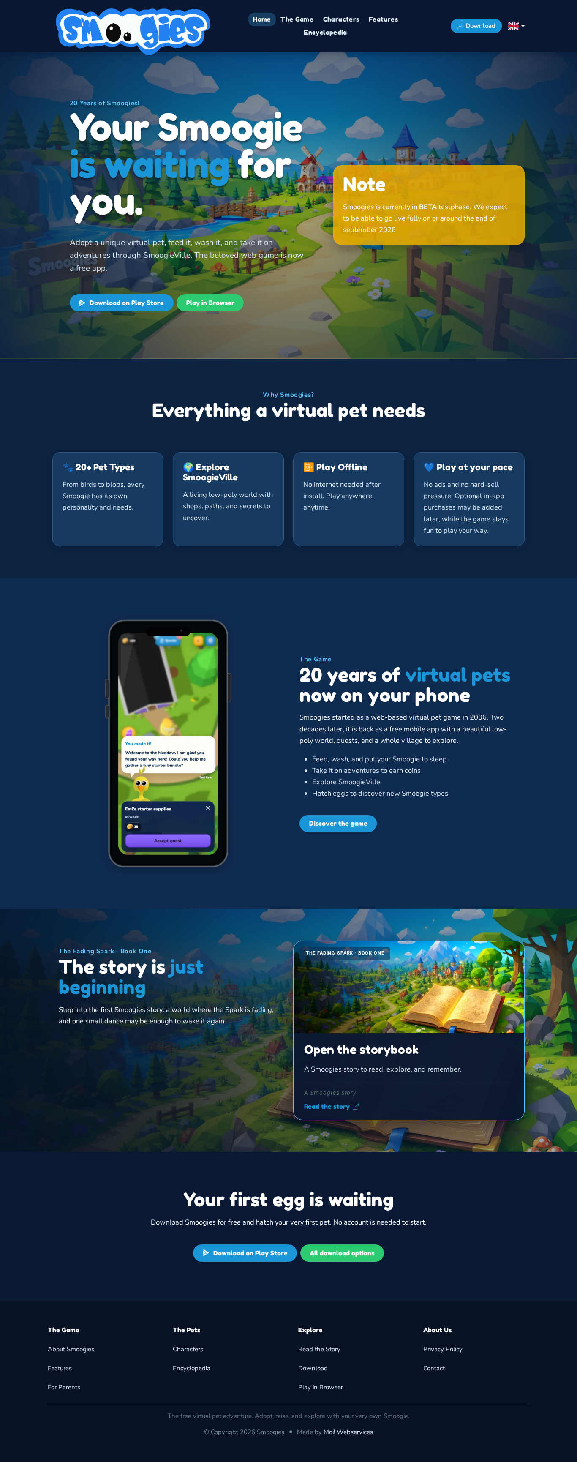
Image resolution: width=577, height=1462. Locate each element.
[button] (516, 26)
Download (313, 1368)
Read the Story (319, 1349)
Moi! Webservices (348, 1432)
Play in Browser (210, 303)
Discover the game (338, 823)
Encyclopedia (191, 1368)
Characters (188, 1349)
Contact (434, 1368)
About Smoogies (71, 1349)
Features (60, 1368)
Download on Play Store (126, 303)
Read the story (327, 1106)
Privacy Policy (443, 1349)
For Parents (64, 1387)
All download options (342, 1253)
